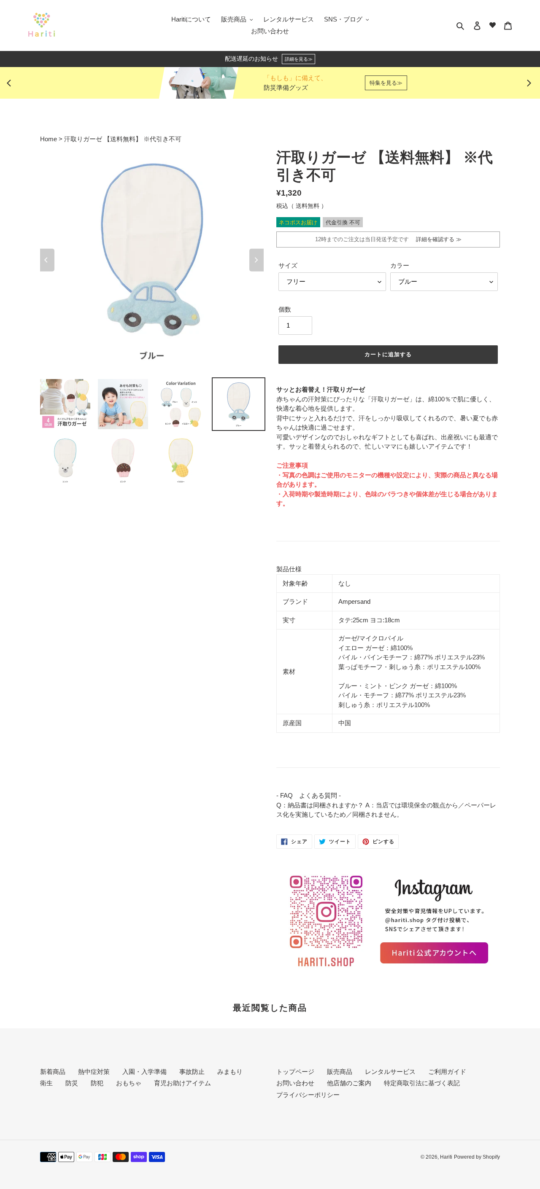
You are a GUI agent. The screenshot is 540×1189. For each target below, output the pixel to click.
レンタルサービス (390, 1071)
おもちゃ (128, 1083)
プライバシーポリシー (308, 1094)
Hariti (446, 1157)
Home (49, 139)
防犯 (97, 1083)
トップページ (295, 1071)
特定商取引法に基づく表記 (422, 1083)
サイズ (287, 265)
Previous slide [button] (11, 83)
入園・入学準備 (144, 1071)
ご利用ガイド (447, 1071)
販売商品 (339, 1071)
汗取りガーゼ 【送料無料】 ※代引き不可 (122, 139)
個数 (284, 309)
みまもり (230, 1071)
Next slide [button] (529, 83)
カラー (399, 265)
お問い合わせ (295, 1083)
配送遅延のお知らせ (269, 59)
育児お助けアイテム (182, 1083)
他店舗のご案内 (349, 1083)
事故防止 (192, 1071)
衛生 (46, 1083)
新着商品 (52, 1071)
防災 (71, 1083)
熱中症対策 (94, 1071)
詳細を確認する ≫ (436, 239)
